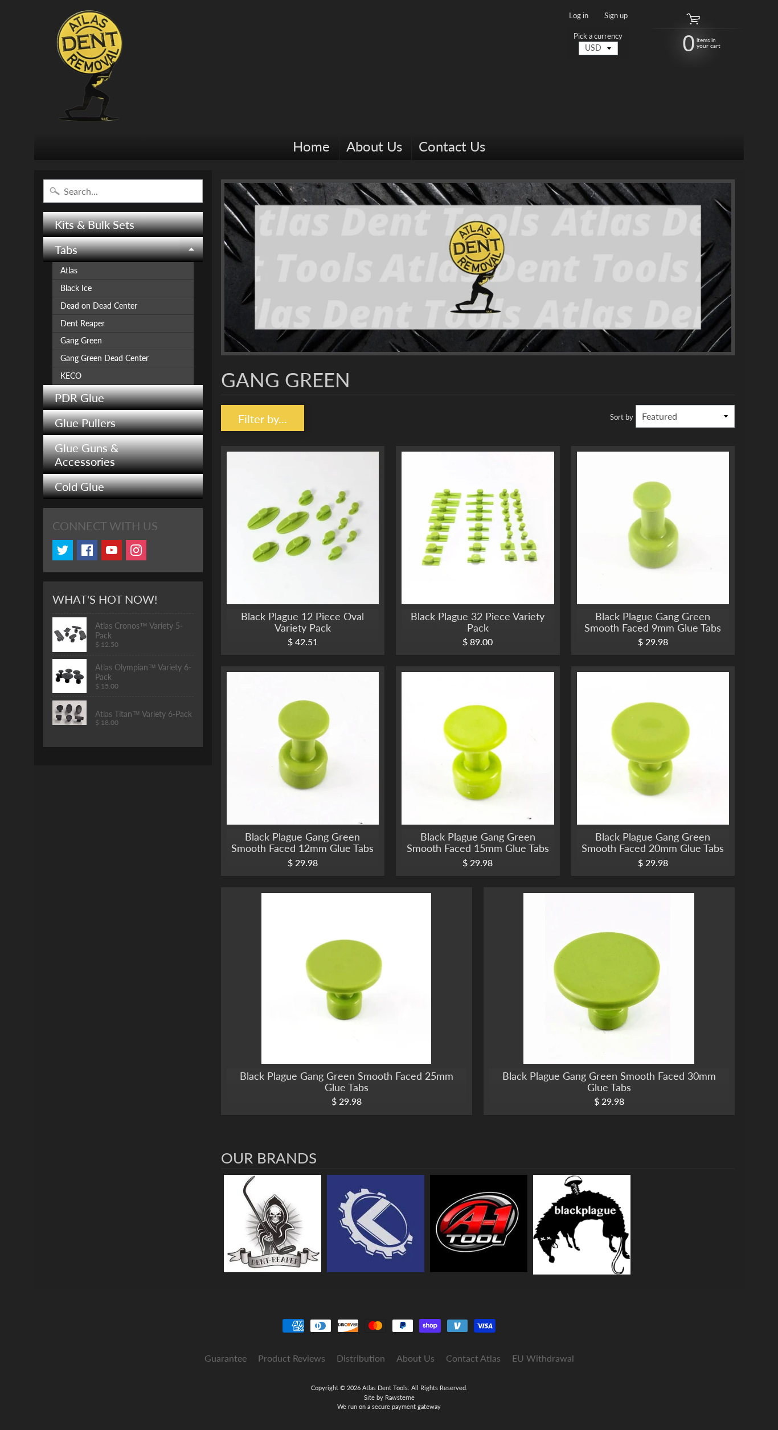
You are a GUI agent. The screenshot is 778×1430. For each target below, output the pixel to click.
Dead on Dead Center (98, 305)
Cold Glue (79, 486)
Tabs (129, 252)
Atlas (68, 270)
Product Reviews (291, 1358)
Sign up (616, 15)
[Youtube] (111, 550)
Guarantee (225, 1358)
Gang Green (81, 340)
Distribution (361, 1358)
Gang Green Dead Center (104, 358)
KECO (70, 375)
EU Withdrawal (543, 1358)
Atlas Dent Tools (385, 1387)
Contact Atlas (473, 1358)
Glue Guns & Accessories (86, 454)
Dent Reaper (82, 323)
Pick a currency (598, 36)
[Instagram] (136, 550)
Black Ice (76, 288)
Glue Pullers (85, 422)
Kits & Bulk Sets (94, 224)
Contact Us (452, 146)
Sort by (621, 416)
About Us (374, 146)
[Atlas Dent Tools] (91, 66)
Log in (578, 15)
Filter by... (262, 418)
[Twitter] (62, 550)
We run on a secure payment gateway (389, 1406)
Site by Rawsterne (389, 1397)
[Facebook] (87, 550)
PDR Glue (79, 397)
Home (311, 146)
